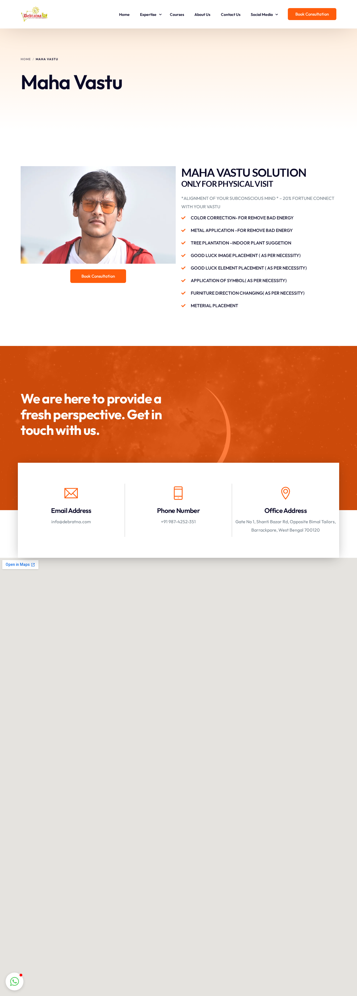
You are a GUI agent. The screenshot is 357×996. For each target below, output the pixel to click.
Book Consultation (312, 14)
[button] (14, 981)
